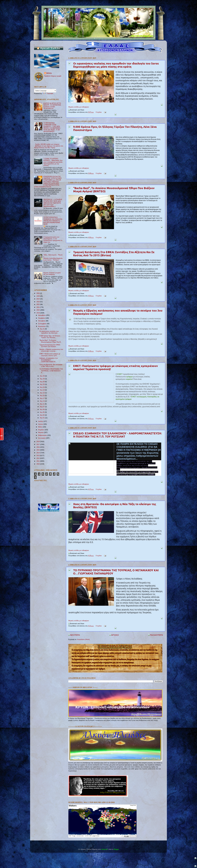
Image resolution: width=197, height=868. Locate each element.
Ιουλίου (40, 421)
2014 (38, 453)
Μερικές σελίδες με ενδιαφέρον (78, 107)
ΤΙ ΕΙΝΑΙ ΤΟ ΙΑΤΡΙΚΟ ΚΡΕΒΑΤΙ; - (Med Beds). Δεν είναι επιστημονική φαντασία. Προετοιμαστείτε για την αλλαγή (53, 162)
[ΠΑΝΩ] (195, 858)
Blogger (116, 849)
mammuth (104, 849)
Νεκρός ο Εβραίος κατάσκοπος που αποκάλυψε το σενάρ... (51, 350)
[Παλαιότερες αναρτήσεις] (155, 635)
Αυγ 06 (42, 409)
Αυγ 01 (42, 418)
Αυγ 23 (42, 390)
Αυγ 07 (42, 407)
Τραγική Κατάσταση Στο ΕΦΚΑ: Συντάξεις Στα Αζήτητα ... (50, 345)
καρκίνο (129, 379)
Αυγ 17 (42, 398)
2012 (38, 458)
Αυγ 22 (42, 393)
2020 (38, 310)
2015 (38, 450)
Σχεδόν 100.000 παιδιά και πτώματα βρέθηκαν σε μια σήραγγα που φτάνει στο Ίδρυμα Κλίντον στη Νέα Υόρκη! (48, 145)
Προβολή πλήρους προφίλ (52, 76)
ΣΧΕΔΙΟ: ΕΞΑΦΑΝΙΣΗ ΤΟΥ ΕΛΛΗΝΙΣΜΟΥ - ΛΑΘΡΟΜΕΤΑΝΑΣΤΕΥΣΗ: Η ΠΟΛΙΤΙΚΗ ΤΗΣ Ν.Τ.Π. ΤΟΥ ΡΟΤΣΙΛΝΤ (117, 435)
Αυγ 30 (42, 376)
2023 (38, 302)
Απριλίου (41, 430)
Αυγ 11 (42, 404)
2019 (38, 313)
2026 (38, 293)
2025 (38, 296)
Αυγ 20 (42, 395)
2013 (38, 455)
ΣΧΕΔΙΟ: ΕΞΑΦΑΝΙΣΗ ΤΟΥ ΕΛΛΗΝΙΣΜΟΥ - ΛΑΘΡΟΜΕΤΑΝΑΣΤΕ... (48, 360)
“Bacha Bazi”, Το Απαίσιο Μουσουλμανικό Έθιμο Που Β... (50, 341)
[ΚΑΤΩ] (195, 866)
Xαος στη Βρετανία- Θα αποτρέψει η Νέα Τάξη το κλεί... (50, 365)
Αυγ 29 (42, 379)
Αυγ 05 (42, 412)
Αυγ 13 (42, 401)
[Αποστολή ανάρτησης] (104, 112)
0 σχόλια (99, 112)
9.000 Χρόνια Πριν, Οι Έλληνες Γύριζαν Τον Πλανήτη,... (49, 336)
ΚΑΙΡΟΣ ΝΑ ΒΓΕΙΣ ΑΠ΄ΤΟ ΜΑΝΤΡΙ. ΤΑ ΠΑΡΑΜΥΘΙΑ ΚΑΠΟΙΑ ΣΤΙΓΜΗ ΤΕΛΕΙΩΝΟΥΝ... (52, 106)
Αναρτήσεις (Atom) (83, 639)
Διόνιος (49, 73)
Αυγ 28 (42, 381)
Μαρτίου (41, 432)
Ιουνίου (40, 424)
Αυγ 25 (42, 384)
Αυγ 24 (42, 387)
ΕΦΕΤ (120, 374)
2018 (38, 441)
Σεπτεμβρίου (42, 324)
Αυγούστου (42, 326)
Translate (50, 93)
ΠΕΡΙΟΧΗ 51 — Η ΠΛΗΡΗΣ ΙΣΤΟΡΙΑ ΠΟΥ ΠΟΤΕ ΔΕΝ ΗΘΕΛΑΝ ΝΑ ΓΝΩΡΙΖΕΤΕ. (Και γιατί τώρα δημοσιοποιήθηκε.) (52, 203)
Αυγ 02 (42, 415)
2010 (38, 464)
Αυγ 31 (42, 329)
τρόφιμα (129, 377)
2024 (38, 299)
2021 (38, 307)
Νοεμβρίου (41, 318)
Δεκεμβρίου (42, 315)
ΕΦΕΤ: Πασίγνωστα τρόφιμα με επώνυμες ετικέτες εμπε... (49, 354)
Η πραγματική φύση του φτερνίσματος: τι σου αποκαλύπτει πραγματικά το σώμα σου (52, 239)
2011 (38, 461)
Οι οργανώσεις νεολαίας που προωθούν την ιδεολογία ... (49, 332)
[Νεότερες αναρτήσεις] (74, 635)
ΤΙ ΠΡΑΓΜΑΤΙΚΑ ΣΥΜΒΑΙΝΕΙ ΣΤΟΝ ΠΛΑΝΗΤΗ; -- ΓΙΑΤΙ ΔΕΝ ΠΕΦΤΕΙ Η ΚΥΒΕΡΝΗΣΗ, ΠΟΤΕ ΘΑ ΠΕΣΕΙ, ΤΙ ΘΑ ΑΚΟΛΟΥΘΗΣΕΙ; (52, 127)
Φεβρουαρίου (42, 435)
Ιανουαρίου (42, 438)
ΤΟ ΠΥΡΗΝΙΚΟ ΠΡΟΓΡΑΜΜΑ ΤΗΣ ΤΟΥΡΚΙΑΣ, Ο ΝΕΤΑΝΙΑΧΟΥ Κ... (51, 370)
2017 (38, 444)
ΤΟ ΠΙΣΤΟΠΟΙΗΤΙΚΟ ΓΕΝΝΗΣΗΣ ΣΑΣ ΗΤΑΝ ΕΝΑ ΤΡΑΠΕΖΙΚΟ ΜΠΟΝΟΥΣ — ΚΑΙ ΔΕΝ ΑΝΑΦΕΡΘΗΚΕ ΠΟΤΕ (52, 221)
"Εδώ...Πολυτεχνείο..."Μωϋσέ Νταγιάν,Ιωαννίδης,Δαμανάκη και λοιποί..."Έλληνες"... (53, 257)
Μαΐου (40, 427)
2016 (38, 447)
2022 (38, 304)
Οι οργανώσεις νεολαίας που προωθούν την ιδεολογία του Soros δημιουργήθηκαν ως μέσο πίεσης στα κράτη (116, 65)
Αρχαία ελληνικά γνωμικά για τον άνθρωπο (52, 273)
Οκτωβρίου (42, 321)
